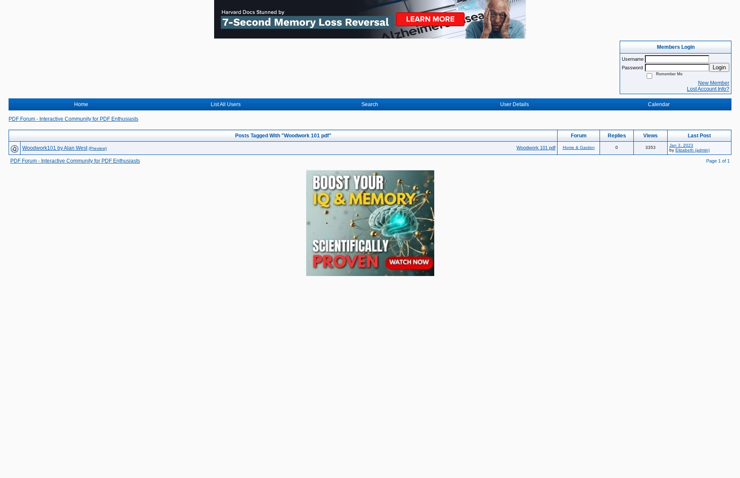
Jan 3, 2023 (681, 145)
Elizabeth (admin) (692, 150)
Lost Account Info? (708, 89)
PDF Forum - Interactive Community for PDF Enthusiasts (73, 119)
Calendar (659, 104)
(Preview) (98, 148)
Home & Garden (579, 147)
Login (719, 67)
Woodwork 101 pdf (535, 147)
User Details (514, 104)
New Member (713, 83)
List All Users (226, 104)
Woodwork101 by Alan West (54, 148)
